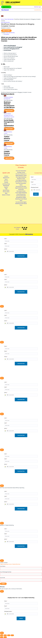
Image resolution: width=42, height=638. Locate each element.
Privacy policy (6, 191)
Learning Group (6, 184)
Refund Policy (6, 190)
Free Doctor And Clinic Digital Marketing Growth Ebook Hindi (21, 188)
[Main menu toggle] (40, 3)
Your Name (2, 566)
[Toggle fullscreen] (5, 635)
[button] (6, 7)
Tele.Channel (5, 10)
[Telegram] (26, 229)
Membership (6, 185)
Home (2, 19)
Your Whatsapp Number (5, 572)
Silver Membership (9, 19)
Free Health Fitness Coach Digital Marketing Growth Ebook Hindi (21, 192)
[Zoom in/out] (1, 635)
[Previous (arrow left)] (1, 637)
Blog (6, 193)
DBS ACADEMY (13, 2)
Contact (6, 176)
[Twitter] (24, 227)
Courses (6, 182)
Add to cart (6, 30)
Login (6, 188)
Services (6, 181)
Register (6, 187)
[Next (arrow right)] (5, 637)
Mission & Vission (6, 195)
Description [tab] (6, 34)
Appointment (6, 177)
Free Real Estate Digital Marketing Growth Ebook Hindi (21, 203)
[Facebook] (22, 227)
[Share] (8, 635)
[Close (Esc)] (12, 635)
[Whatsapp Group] (23, 229)
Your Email (2, 577)
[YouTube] (26, 227)
